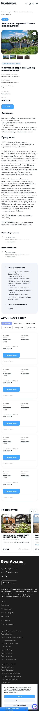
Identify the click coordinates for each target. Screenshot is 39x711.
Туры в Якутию (6, 683)
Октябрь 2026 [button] (7, 328)
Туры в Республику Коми (9, 643)
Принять (19, 696)
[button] (33, 3)
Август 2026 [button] (17, 323)
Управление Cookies (19, 705)
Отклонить (19, 701)
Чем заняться (6, 609)
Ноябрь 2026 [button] (19, 328)
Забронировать (11, 355)
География (5, 605)
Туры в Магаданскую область (11, 676)
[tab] (6, 57)
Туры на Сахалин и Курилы (10, 673)
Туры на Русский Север (9, 659)
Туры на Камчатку (7, 653)
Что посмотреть (7, 613)
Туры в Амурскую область (10, 679)
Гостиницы (5, 620)
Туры (3, 601)
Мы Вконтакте (10, 583)
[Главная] (9, 3)
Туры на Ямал (6, 647)
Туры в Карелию (6, 634)
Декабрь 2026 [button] (31, 328)
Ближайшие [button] (6, 323)
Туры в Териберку (7, 667)
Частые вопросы (7, 624)
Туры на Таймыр (6, 650)
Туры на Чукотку (6, 656)
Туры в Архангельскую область (11, 637)
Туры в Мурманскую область (11, 631)
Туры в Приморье (7, 670)
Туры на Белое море (8, 664)
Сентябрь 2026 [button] (30, 323)
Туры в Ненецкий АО (8, 640)
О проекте (5, 616)
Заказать (8, 107)
